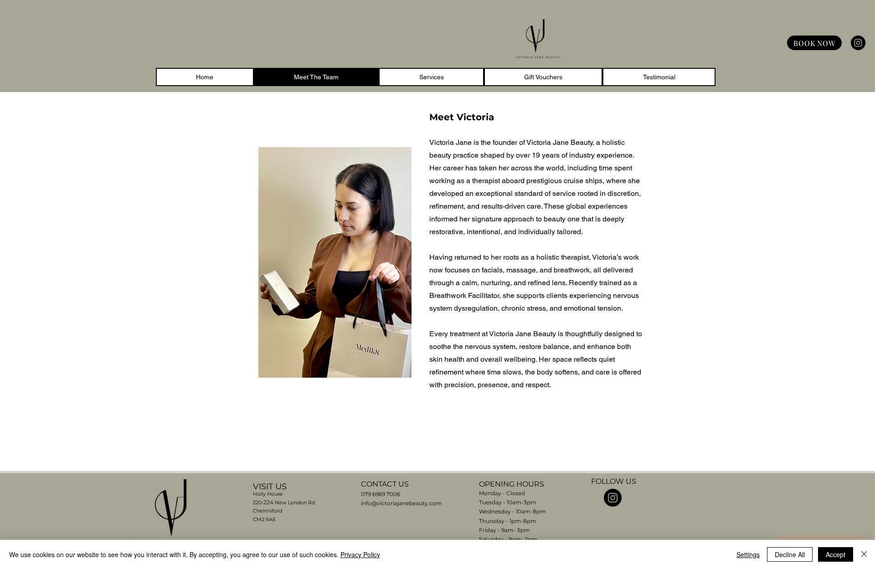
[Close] (864, 554)
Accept (835, 554)
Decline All (790, 554)
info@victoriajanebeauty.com (401, 503)
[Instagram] (858, 43)
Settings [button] (748, 554)
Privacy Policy (360, 554)
